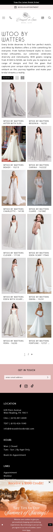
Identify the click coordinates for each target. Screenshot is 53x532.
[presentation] (14, 100)
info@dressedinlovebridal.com (19, 428)
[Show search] (49, 18)
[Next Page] (32, 354)
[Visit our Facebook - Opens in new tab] (20, 386)
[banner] (26, 17)
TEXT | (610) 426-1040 (15, 423)
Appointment (10, 472)
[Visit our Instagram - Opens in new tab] (26, 386)
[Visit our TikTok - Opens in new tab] (32, 386)
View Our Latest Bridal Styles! (26, 2)
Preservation (10, 479)
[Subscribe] (47, 377)
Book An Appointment (15, 455)
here (28, 530)
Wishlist (8, 476)
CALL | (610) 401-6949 (15, 418)
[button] (3, 17)
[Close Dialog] (2, 524)
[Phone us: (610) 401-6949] (10, 18)
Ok (50, 524)
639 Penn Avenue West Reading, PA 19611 (16, 411)
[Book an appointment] (42, 18)
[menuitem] (3, 17)
